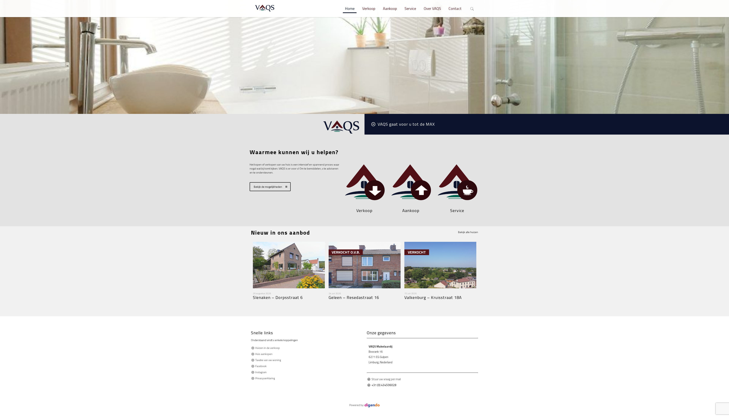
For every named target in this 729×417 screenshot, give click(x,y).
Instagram (261, 372)
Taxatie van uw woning (268, 360)
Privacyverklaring (265, 378)
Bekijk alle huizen (468, 232)
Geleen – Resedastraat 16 (354, 297)
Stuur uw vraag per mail (386, 379)
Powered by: (356, 405)
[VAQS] (265, 8)
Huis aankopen (263, 354)
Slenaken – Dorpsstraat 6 (278, 297)
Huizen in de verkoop (267, 348)
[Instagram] (364, 411)
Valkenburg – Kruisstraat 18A (433, 297)
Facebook (261, 366)
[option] (289, 274)
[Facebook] (359, 411)
